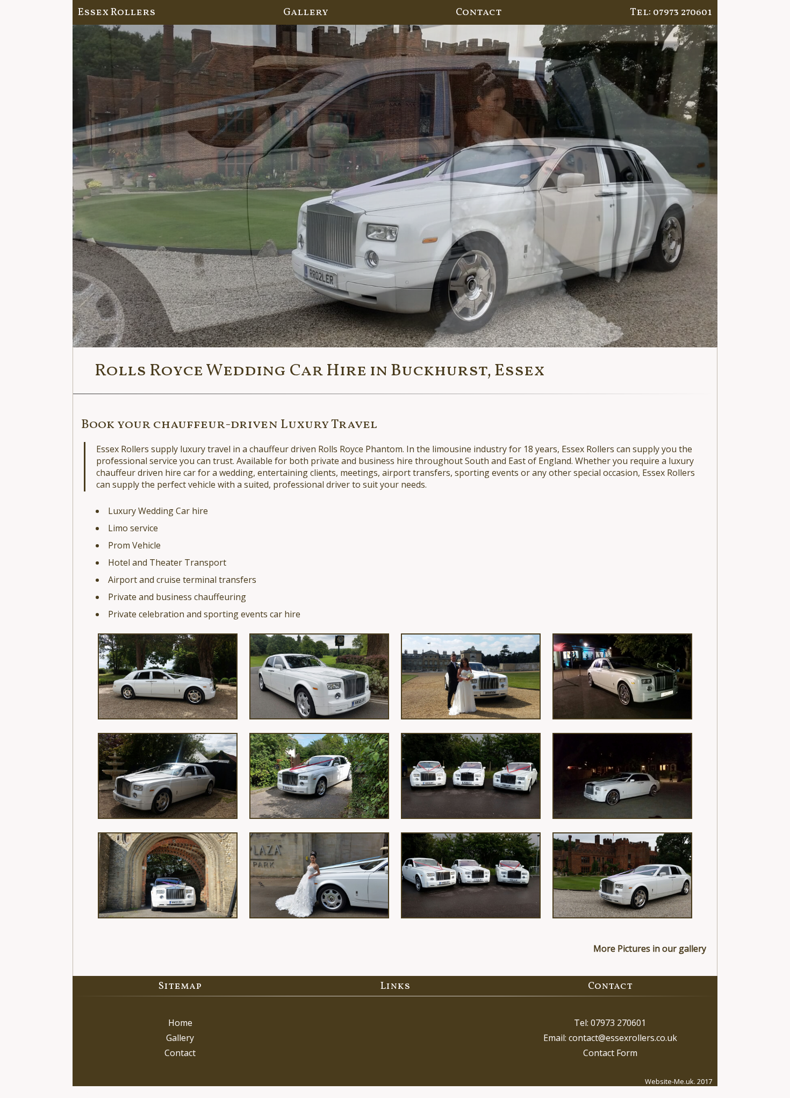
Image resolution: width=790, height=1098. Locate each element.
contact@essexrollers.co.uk (623, 1038)
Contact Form (610, 1053)
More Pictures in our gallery (649, 948)
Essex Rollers (116, 12)
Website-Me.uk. (670, 1081)
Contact (479, 12)
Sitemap (180, 986)
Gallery (305, 12)
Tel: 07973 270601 (671, 12)
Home (180, 1023)
